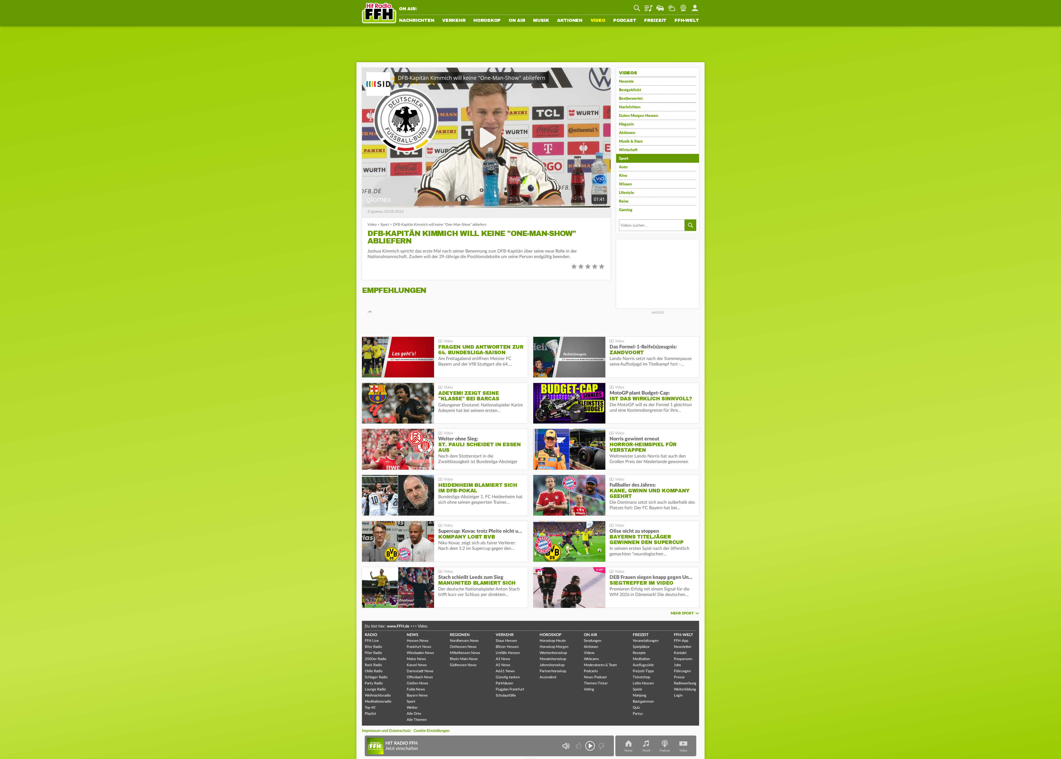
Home (628, 750)
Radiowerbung (685, 683)
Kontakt (680, 653)
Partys (638, 714)
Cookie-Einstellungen (432, 731)
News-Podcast (595, 677)
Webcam (683, 6)
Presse (679, 677)
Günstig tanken (508, 677)
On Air (517, 20)
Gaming (625, 210)
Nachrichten (416, 20)
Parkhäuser (504, 683)
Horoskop (487, 20)
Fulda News (416, 689)
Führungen (682, 671)
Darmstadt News (420, 671)
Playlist (648, 6)
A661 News (505, 671)
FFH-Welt (686, 20)
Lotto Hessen (643, 683)
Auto (623, 167)
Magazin (626, 124)
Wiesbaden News (420, 653)
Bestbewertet (631, 99)
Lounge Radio (375, 689)
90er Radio (373, 653)
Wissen (625, 184)
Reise (624, 201)
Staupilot (660, 6)
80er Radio (373, 647)
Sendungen (592, 641)
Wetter (672, 6)
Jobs (677, 665)
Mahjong (639, 695)
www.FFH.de (398, 626)
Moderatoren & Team (600, 665)
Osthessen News (463, 647)
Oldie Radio (373, 671)
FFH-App (681, 641)
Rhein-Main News (464, 659)
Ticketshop (641, 677)
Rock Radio (373, 665)
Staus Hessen (506, 641)
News (412, 635)
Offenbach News (420, 677)
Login (678, 695)
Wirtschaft (628, 150)
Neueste (626, 81)
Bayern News (417, 695)
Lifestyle (626, 193)
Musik (541, 20)
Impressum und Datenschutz (386, 731)
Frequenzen (683, 659)
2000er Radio (375, 659)
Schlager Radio (376, 677)
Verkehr (453, 20)
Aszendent (548, 677)
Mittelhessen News (465, 653)
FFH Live (372, 641)
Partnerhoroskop (553, 671)
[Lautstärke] (566, 746)
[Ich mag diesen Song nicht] (601, 746)
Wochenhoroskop (553, 653)
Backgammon (643, 701)
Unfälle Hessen (508, 653)
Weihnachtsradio (378, 695)
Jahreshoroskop (552, 665)
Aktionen (569, 20)
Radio (371, 635)
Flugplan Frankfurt (510, 689)
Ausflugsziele (643, 665)
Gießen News (417, 683)
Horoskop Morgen (554, 647)
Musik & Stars (631, 141)
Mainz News (416, 659)
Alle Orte (414, 714)
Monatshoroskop (553, 659)
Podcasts (591, 671)
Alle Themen (417, 720)
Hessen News (418, 641)
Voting (589, 689)
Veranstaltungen (645, 641)
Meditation (641, 659)
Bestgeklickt (630, 90)
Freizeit (655, 20)
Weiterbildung (685, 689)
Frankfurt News (419, 647)
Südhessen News (463, 665)
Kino (623, 176)
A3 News (503, 659)
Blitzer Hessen (507, 647)
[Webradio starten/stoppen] (590, 746)
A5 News (503, 665)
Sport (384, 225)
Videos (589, 653)
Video (597, 20)
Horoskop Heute (553, 641)
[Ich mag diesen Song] (579, 746)
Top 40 (370, 708)
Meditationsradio (378, 701)
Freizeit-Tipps (643, 671)
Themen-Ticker (596, 683)
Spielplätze (641, 647)
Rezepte (639, 653)
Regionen (460, 635)
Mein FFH (695, 6)
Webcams (591, 659)
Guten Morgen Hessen (638, 116)
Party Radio (374, 683)
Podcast (624, 20)
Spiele (637, 689)
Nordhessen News (464, 641)
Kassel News (417, 665)
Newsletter (683, 647)
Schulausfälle (506, 695)
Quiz (636, 708)
